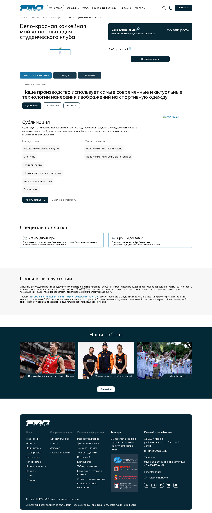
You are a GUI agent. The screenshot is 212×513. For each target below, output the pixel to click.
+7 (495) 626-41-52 (154, 465)
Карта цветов (84, 461)
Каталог (56, 7)
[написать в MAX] (161, 485)
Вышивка (72, 105)
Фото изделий (33, 461)
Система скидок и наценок (91, 479)
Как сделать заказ (60, 438)
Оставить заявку (150, 59)
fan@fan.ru (156, 471)
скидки (65, 75)
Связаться (183, 7)
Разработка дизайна (88, 438)
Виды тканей (83, 457)
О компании (73, 7)
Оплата (54, 443)
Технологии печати (87, 447)
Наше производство (36, 466)
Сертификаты (33, 452)
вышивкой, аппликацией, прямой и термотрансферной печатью (64, 296)
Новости (30, 443)
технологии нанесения (35, 75)
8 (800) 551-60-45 (153, 461)
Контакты (139, 7)
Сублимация (31, 105)
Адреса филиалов (158, 477)
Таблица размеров (87, 466)
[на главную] (32, 7)
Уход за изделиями (87, 452)
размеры (90, 75)
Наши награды (33, 447)
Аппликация (52, 105)
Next (188, 360)
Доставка (55, 447)
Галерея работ (33, 457)
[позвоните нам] (146, 485)
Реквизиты (31, 480)
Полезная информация (104, 7)
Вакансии (31, 470)
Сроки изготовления (60, 452)
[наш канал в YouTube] (175, 485)
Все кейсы (106, 389)
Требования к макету (88, 443)
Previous (22, 360)
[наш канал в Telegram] (153, 485)
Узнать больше (33, 199)
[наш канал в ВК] (168, 485)
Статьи (29, 475)
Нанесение (125, 7)
